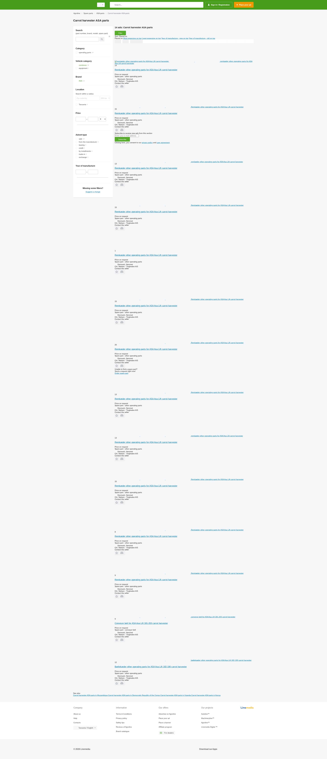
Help (75, 718)
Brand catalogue (122, 731)
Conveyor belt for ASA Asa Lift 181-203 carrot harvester (141, 623)
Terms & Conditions (124, 714)
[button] (117, 86)
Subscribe (122, 139)
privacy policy (147, 143)
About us (77, 714)
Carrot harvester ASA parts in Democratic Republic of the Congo (134, 695)
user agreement (163, 143)
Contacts (77, 723)
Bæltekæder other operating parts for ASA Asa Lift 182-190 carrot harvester (151, 666)
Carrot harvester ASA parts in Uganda (175, 695)
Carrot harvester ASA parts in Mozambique (90, 695)
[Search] (112, 4)
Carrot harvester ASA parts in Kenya (205, 695)
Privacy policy (121, 718)
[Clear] (109, 36)
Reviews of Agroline (124, 727)
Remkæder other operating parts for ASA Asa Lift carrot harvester (146, 70)
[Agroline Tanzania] (83, 5)
